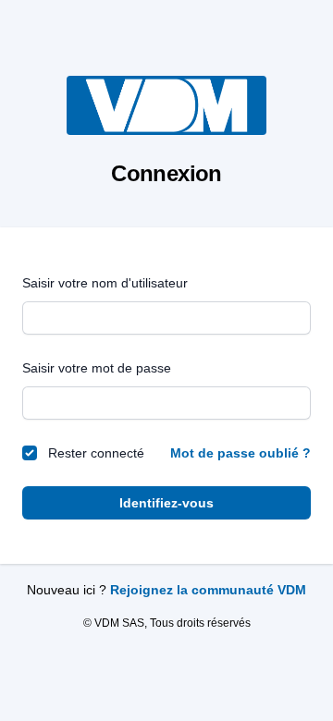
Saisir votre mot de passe (96, 367)
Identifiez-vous (166, 502)
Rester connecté (96, 453)
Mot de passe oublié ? (240, 453)
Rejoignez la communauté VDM (208, 589)
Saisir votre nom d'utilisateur (105, 282)
